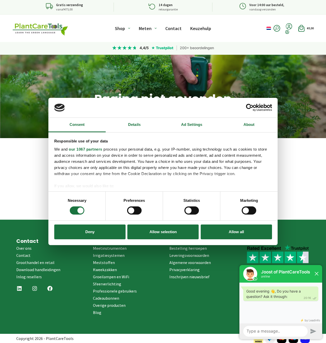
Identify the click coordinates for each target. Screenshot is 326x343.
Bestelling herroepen (188, 248)
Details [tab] (134, 124)
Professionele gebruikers (115, 291)
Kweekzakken (105, 269)
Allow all (236, 232)
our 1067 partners (85, 149)
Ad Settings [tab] (191, 124)
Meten (145, 28)
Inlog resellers (29, 276)
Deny (89, 232)
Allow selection (163, 232)
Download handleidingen (38, 269)
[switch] (134, 210)
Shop (120, 28)
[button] (268, 28)
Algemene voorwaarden (190, 262)
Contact (173, 28)
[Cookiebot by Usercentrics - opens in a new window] (249, 107)
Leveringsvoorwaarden (189, 255)
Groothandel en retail (35, 262)
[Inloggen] (289, 32)
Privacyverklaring (184, 269)
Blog (97, 312)
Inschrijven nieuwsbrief (189, 276)
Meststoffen (104, 262)
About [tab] (249, 124)
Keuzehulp (200, 28)
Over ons (24, 248)
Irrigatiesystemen (109, 255)
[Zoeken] (277, 28)
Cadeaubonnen (106, 298)
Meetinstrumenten (110, 248)
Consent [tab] (77, 124)
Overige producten (109, 305)
